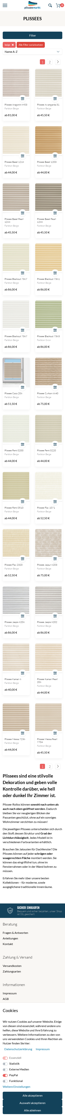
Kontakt (8, 944)
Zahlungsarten (12, 971)
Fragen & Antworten (15, 932)
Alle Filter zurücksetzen (31, 44)
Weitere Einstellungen (16, 1086)
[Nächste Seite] (57, 61)
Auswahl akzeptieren (33, 1103)
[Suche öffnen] (50, 5)
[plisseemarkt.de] (32, 5)
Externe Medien (19, 1069)
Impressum (10, 993)
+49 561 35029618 (27, 914)
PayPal (13, 1075)
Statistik (14, 1063)
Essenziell (15, 1057)
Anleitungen (10, 938)
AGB (6, 998)
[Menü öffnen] (5, 5)
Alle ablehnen (32, 1110)
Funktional (16, 1080)
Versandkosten (12, 965)
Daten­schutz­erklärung (18, 1049)
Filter (32, 35)
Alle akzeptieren (33, 1095)
